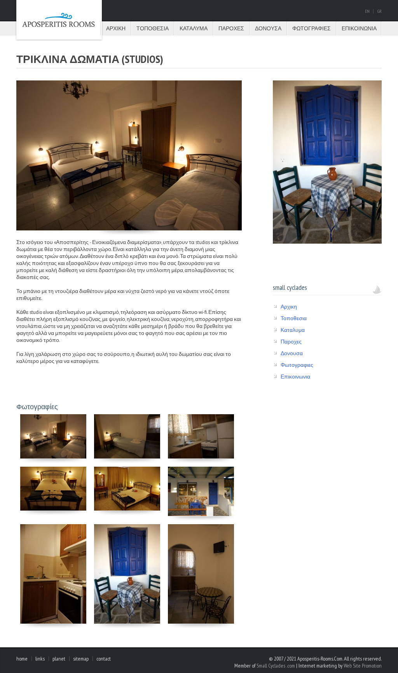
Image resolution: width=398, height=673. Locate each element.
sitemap (81, 658)
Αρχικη (116, 28)
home (22, 658)
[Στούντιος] (53, 456)
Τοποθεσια (152, 28)
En (367, 11)
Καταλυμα (194, 28)
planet (58, 658)
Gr (379, 11)
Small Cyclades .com (276, 665)
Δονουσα (268, 28)
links (40, 658)
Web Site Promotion (363, 665)
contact (103, 658)
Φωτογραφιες (311, 28)
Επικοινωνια (359, 28)
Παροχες (231, 28)
